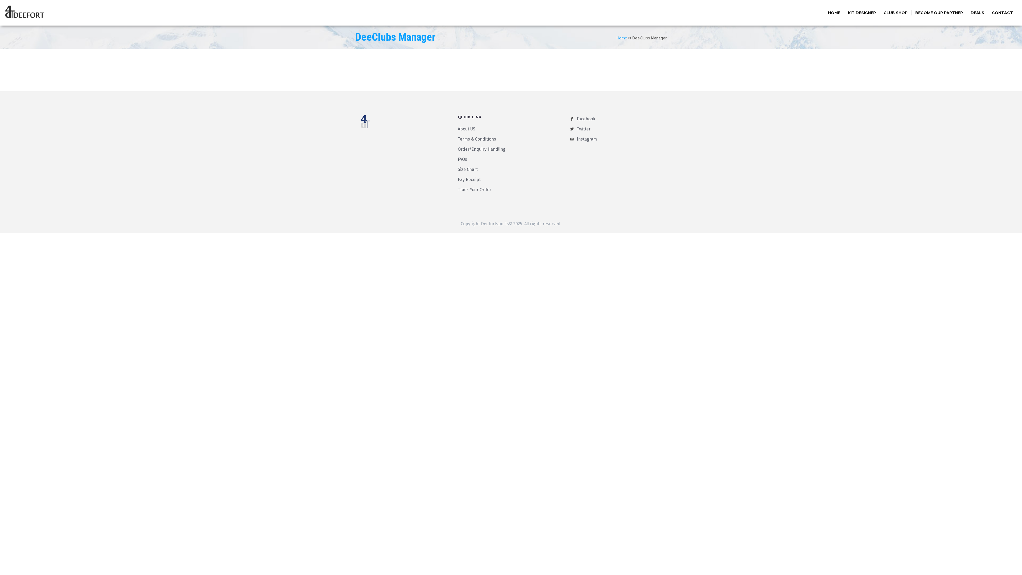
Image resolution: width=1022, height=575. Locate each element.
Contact (1002, 12)
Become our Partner (939, 12)
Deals (977, 12)
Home (834, 12)
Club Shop (896, 12)
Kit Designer (862, 12)
